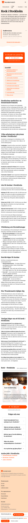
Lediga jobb (12, 7)
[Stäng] (26, 514)
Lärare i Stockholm (7, 459)
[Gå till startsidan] (8, 2)
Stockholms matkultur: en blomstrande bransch (12, 70)
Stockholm (20, 6)
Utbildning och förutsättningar (13, 80)
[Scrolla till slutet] (24, 387)
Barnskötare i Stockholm (8, 457)
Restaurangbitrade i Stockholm (10, 455)
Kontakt (2, 485)
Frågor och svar (10, 95)
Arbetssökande (6, 6)
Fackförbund (4, 498)
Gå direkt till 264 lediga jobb (13, 42)
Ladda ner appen (4, 487)
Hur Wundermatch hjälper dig (13, 85)
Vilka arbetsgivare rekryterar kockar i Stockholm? (14, 74)
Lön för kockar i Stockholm (12, 77)
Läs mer (25, 518)
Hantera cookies (14, 521)
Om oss (2, 483)
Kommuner (3, 493)
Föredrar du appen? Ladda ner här (14, 60)
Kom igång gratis (15, 58)
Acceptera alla (5, 521)
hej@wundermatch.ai (5, 504)
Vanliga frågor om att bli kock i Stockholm (13, 89)
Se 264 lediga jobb (10, 92)
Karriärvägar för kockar (11, 83)
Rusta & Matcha (4, 495)
